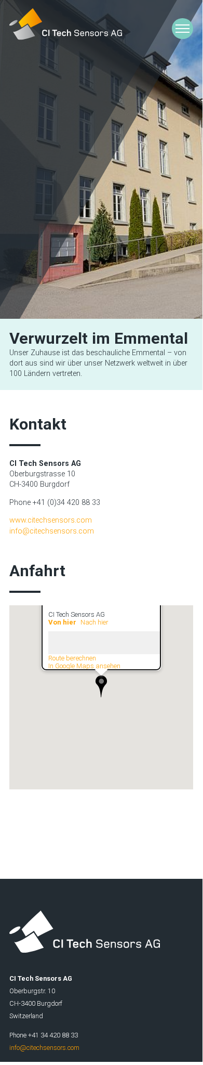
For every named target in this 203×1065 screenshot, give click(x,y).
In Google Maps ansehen (84, 666)
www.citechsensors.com (50, 520)
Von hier (62, 622)
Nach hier (94, 622)
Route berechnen (72, 658)
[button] (101, 686)
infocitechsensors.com (51, 531)
